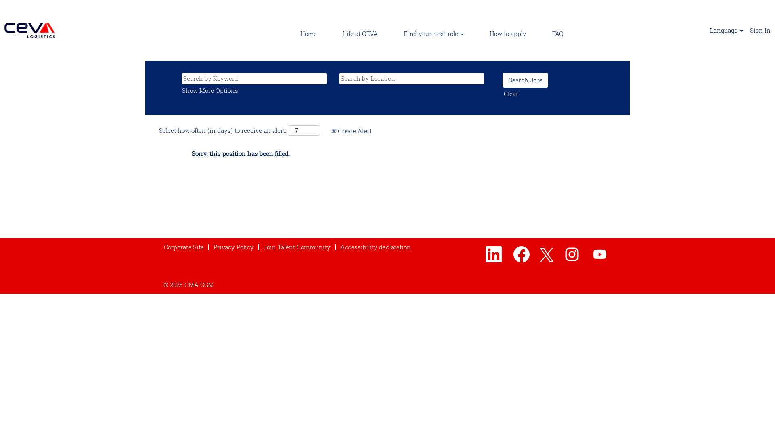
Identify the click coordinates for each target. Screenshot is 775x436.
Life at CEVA (360, 33)
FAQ (557, 33)
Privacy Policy (234, 247)
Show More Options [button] (210, 90)
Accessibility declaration (375, 247)
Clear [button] (511, 94)
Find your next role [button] (432, 33)
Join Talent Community (297, 247)
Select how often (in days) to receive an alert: (222, 130)
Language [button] (724, 30)
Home (308, 33)
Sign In (760, 30)
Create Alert (353, 131)
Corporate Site (184, 247)
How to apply (508, 33)
